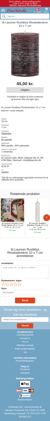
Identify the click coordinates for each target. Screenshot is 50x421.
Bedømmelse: (11, 280)
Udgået (25, 90)
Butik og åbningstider (25, 349)
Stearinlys (6, 133)
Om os (25, 342)
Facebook (25, 369)
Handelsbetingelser (25, 361)
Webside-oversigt (25, 345)
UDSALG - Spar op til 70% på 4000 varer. (25, 5)
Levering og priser (25, 335)
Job (25, 352)
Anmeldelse (7, 263)
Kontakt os (25, 338)
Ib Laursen (6, 139)
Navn (4, 288)
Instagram (25, 373)
